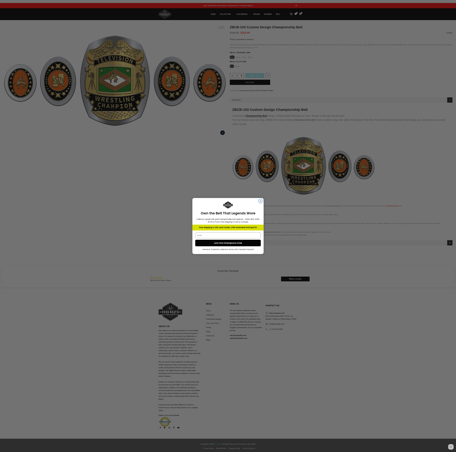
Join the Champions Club (228, 243)
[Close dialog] (261, 201)
